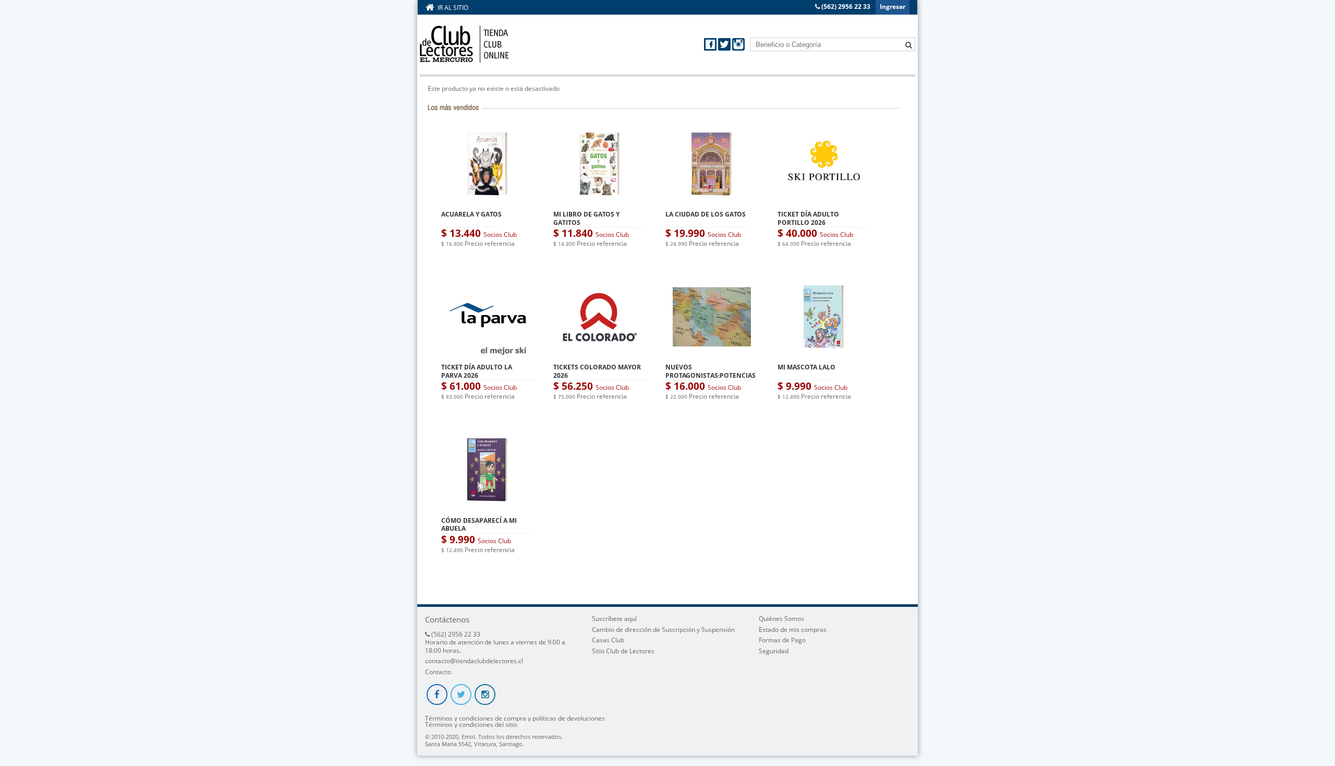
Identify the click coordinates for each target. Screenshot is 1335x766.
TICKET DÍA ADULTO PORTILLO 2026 (808, 218)
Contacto (438, 671)
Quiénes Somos (781, 618)
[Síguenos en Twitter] (725, 48)
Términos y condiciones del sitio (471, 725)
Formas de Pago (782, 640)
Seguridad (773, 651)
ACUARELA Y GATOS (471, 214)
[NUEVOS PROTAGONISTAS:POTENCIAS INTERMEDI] (712, 354)
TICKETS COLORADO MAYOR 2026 (597, 371)
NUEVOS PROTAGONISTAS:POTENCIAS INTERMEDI (710, 375)
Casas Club (608, 640)
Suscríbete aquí (614, 618)
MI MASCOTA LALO (806, 367)
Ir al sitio (453, 7)
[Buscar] (908, 44)
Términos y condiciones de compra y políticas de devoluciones (515, 718)
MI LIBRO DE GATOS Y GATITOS (586, 218)
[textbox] (832, 44)
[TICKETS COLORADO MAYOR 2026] (600, 354)
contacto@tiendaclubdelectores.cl (474, 660)
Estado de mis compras (793, 629)
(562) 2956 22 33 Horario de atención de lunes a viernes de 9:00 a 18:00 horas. (495, 642)
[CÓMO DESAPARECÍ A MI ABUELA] (487, 506)
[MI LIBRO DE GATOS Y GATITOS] (600, 201)
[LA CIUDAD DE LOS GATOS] (712, 201)
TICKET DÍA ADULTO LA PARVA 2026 (476, 371)
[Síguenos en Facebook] (711, 48)
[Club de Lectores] (464, 44)
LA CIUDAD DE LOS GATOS (705, 214)
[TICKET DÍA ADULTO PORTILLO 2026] (824, 201)
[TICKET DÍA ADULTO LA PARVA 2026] (487, 354)
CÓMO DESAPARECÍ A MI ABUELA (479, 524)
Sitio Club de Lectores (623, 651)
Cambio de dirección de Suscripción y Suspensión (663, 629)
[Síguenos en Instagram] (738, 48)
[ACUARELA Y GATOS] (487, 201)
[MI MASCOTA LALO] (824, 354)
